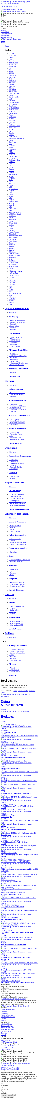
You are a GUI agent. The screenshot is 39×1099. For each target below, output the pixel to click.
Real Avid (12, 245)
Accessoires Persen (15, 434)
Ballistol (11, 73)
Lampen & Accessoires (17, 653)
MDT (10, 207)
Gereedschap (13, 469)
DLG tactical (13, 104)
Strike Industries (14, 266)
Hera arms (12, 158)
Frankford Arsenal (14, 126)
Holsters (12, 540)
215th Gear (12, 55)
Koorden (12, 465)
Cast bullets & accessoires (17, 409)
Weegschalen (13, 424)
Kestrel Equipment (15, 337)
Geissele (11, 135)
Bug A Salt (12, 90)
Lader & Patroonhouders (17, 544)
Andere (12, 478)
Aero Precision (13, 63)
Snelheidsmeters (14, 341)
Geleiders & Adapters (16, 463)
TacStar (11, 268)
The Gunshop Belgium (8, 1065)
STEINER (12, 261)
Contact (19, 9)
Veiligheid (12, 658)
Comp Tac (12, 100)
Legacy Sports (13, 189)
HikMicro (12, 162)
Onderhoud (4, 1013)
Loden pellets (13, 610)
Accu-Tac (12, 61)
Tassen (11, 575)
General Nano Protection (16, 138)
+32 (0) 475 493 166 (7, 1047)
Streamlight (12, 264)
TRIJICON (12, 281)
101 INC (11, 54)
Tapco (11, 270)
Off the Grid (13, 223)
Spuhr (11, 259)
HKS (10, 165)
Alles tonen (12, 312)
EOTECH (12, 111)
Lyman (11, 196)
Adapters (12, 327)
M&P (10, 198)
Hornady (11, 172)
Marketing (4, 1093)
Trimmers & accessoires (17, 393)
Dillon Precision (14, 102)
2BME (11, 57)
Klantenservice (11, 9)
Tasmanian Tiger (14, 273)
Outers (11, 228)
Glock (11, 140)
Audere (11, 72)
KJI (10, 181)
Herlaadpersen (14, 432)
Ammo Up (12, 66)
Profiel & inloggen (6, 1026)
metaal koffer (13, 569)
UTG (10, 288)
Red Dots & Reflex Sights (17, 356)
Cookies (17, 1067)
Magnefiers (13, 357)
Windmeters (13, 342)
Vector (11, 290)
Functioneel (4, 1085)
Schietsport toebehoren (8, 1017)
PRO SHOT (13, 239)
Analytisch (4, 1089)
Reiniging (12, 396)
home (15, 691)
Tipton (11, 279)
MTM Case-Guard (15, 214)
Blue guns (12, 612)
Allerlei (12, 668)
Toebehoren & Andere (16, 439)
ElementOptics (13, 109)
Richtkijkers (13, 354)
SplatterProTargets (14, 255)
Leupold (11, 190)
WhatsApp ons (5, 1049)
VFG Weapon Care (15, 293)
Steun (11, 655)
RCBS (11, 243)
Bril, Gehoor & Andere (17, 586)
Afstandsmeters (14, 339)
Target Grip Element (15, 272)
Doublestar (12, 106)
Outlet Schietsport (15, 660)
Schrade (11, 248)
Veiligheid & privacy (7, 1029)
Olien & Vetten (14, 476)
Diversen (12, 411)
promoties (32, 691)
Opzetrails (12, 324)
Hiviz (10, 163)
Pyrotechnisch (14, 670)
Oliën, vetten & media (16, 394)
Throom (12, 527)
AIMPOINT (13, 64)
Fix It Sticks (12, 117)
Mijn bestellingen (6, 1024)
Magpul (11, 205)
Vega (10, 291)
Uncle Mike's (13, 284)
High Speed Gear (14, 160)
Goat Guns (12, 142)
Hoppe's (11, 171)
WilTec (11, 304)
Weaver (11, 300)
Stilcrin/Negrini (13, 263)
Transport (12, 656)
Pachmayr (12, 230)
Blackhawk (12, 81)
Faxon (11, 115)
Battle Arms (12, 75)
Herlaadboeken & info (16, 606)
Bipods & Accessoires (16, 494)
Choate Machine (14, 97)
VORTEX (12, 299)
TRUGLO (12, 282)
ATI (10, 70)
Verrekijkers (13, 359)
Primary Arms (13, 237)
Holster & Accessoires (16, 651)
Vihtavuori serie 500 (16, 625)
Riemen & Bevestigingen (17, 502)
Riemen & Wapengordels (17, 542)
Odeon (11, 221)
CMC (10, 99)
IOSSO (11, 176)
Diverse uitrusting (15, 539)
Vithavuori (12, 297)
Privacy (12, 1067)
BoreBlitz (12, 86)
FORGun (12, 122)
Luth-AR (12, 194)
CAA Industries (14, 93)
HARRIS (12, 153)
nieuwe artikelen (23, 691)
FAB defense (13, 113)
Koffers (12, 571)
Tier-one (11, 277)
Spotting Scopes (14, 361)
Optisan (11, 225)
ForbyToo (12, 120)
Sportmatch (12, 257)
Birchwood (12, 77)
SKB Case (12, 252)
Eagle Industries (14, 108)
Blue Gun (12, 82)
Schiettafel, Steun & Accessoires (19, 560)
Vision (11, 295)
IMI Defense (13, 174)
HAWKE (12, 154)
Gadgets (12, 608)
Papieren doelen (14, 531)
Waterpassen (13, 344)
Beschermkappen (15, 346)
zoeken (3, 692)
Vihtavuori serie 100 (16, 621)
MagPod (11, 203)
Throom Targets (14, 275)
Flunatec (11, 118)
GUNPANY (13, 145)
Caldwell (11, 95)
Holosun (11, 169)
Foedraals (12, 573)
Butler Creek (13, 91)
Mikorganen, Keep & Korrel (18, 363)
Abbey (11, 59)
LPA (10, 192)
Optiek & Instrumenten (8, 1009)
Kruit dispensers (14, 419)
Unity (10, 286)
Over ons (4, 9)
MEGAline (12, 208)
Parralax (12, 529)
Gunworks (12, 149)
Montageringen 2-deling (17, 322)
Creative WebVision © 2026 (10, 1069)
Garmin (11, 133)
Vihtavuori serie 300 (16, 623)
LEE (10, 187)
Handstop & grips (15, 496)
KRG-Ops (12, 183)
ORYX (11, 227)
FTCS (11, 129)
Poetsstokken (13, 460)
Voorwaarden (5, 1067)
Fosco (11, 124)
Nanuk (11, 217)
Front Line (12, 127)
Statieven (12, 329)
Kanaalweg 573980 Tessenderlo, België (9, 1041)
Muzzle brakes (14, 500)
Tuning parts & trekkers (17, 503)
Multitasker (12, 216)
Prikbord (3, 1020)
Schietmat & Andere (16, 561)
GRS (10, 144)
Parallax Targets (14, 232)
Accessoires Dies (15, 437)
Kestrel (11, 180)
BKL (10, 79)
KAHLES (12, 178)
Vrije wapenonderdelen (17, 505)
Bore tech (12, 84)
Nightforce (12, 219)
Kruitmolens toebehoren (17, 421)
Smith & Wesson (14, 254)
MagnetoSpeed (13, 201)
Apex (10, 68)
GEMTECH (13, 136)
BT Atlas (11, 88)
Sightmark (12, 250)
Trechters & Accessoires (17, 423)
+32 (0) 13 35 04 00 (7, 1045)
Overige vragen (6, 1031)
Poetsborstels (13, 461)
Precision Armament (15, 236)
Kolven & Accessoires (16, 498)
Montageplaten (14, 326)
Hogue (11, 167)
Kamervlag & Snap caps (17, 584)
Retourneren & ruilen (7, 1027)
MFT (10, 210)
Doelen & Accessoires (16, 649)
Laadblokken (13, 404)
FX (10, 131)
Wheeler (11, 302)
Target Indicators (15, 526)
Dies (11, 436)
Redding (11, 246)
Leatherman (12, 185)
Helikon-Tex (13, 156)
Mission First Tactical (15, 212)
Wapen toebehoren (7, 1015)
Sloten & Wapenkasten (16, 582)
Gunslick (11, 147)
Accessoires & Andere (16, 365)
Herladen (4, 1011)
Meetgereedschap (15, 408)
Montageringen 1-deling (17, 320)
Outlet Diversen (14, 671)
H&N (10, 151)
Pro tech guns (13, 241)
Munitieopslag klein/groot (17, 406)
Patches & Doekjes (15, 467)
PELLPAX (12, 234)
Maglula (11, 199)
